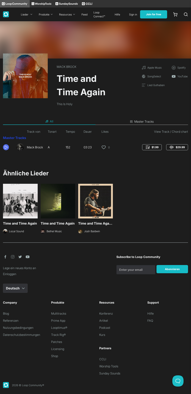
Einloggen (9, 274)
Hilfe (117, 14)
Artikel (103, 320)
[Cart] (175, 14)
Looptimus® (59, 328)
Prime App (58, 320)
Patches (56, 342)
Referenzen (10, 320)
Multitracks (58, 313)
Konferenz (106, 313)
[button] (8, 147)
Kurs (102, 335)
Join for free (153, 14)
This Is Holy (65, 104)
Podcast (104, 328)
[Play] (6, 147)
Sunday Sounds (109, 373)
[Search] (186, 14)
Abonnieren (172, 269)
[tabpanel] (95, 141)
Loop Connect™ (99, 14)
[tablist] (95, 121)
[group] (152, 147)
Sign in (133, 14)
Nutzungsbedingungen (18, 328)
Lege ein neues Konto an (19, 268)
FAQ (150, 320)
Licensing (57, 349)
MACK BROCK (66, 67)
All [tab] (51, 121)
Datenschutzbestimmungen (21, 335)
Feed (84, 14)
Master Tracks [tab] (144, 121)
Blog (6, 313)
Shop (54, 356)
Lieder (24, 14)
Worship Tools (108, 366)
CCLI (102, 359)
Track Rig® (58, 335)
